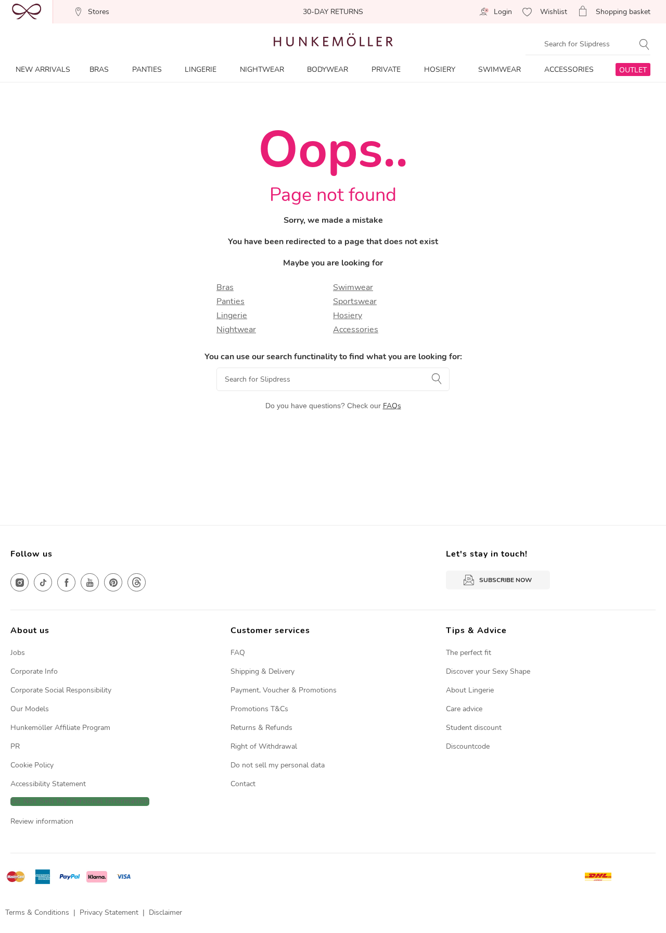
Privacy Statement (109, 912)
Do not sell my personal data (277, 765)
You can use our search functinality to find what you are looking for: (333, 356)
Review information (41, 821)
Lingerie (231, 315)
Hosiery (347, 315)
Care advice (464, 709)
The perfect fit (468, 653)
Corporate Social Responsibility (60, 690)
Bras (225, 287)
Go (437, 378)
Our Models (29, 709)
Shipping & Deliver (260, 671)
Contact (242, 784)
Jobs (17, 653)
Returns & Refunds (261, 728)
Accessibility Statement (48, 784)
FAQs (392, 406)
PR (15, 746)
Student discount (474, 728)
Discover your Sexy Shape (488, 671)
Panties (230, 301)
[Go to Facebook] (66, 582)
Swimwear (353, 287)
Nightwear (236, 329)
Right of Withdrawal (263, 746)
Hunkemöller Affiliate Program (60, 728)
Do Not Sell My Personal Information (79, 801)
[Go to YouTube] (90, 582)
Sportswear (355, 301)
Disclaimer (165, 912)
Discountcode (468, 746)
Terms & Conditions (37, 912)
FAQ (237, 653)
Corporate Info (34, 671)
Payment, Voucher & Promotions (283, 690)
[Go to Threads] (136, 582)
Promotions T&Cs (259, 709)
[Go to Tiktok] (43, 582)
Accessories (355, 329)
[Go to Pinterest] (113, 582)
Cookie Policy (32, 765)
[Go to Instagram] (19, 582)
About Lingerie (470, 690)
